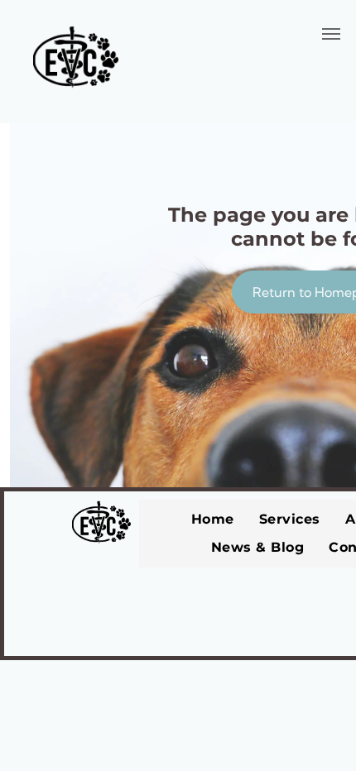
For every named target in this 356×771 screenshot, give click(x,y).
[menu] (331, 33)
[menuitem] (213, 519)
